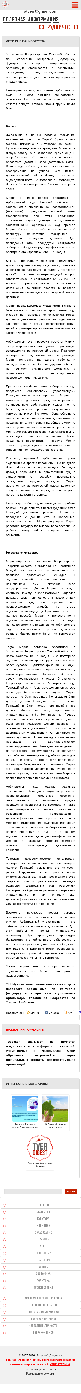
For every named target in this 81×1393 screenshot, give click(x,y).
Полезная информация (31, 20)
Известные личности (43, 1325)
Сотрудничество (58, 28)
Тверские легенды (43, 1319)
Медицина (43, 1225)
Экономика (43, 1273)
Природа (43, 1239)
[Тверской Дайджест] (5, 5)
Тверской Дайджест (49, 1355)
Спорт (43, 1246)
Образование (43, 1232)
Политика (43, 1280)
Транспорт (43, 1260)
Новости (43, 1205)
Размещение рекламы (40, 1373)
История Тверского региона (43, 1298)
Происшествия (43, 1287)
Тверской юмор (43, 1332)
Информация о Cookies (40, 1369)
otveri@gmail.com (40, 11)
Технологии (43, 1253)
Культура (43, 1218)
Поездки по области (43, 1305)
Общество (43, 1212)
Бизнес (43, 1267)
